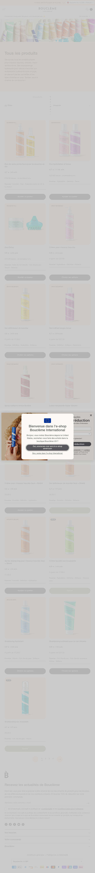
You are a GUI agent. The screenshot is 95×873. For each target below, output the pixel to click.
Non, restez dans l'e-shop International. (47, 453)
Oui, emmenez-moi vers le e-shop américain (47, 448)
